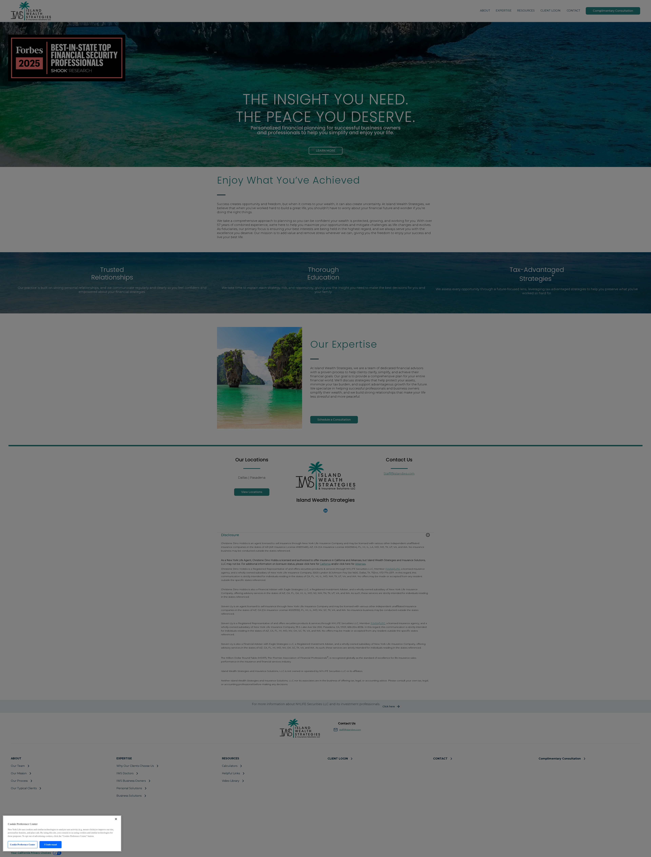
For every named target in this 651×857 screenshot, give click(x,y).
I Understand (50, 844)
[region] (62, 833)
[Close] (116, 819)
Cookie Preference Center (22, 844)
